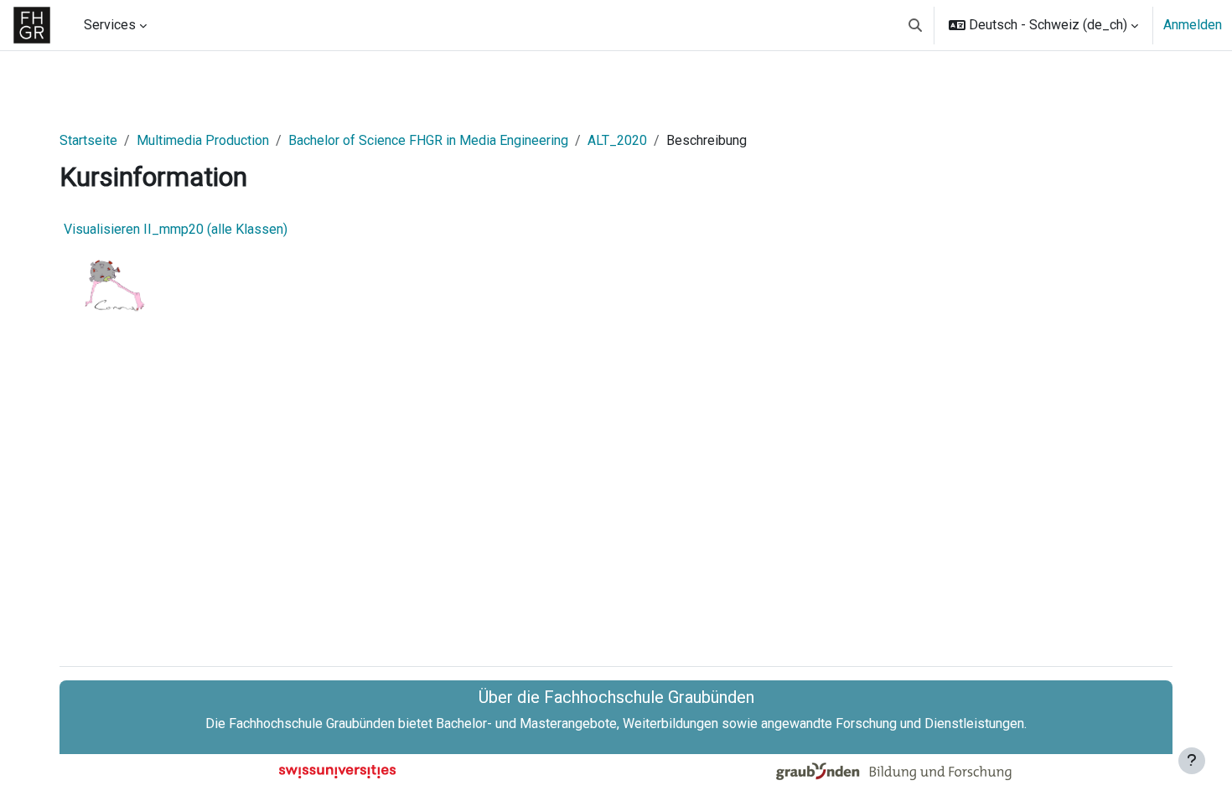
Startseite (88, 140)
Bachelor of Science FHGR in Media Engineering (428, 140)
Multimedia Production (203, 140)
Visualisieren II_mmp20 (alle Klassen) (175, 229)
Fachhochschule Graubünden (312, 723)
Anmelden (1192, 25)
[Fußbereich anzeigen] (1191, 760)
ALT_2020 (617, 140)
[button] (915, 25)
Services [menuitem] (110, 25)
